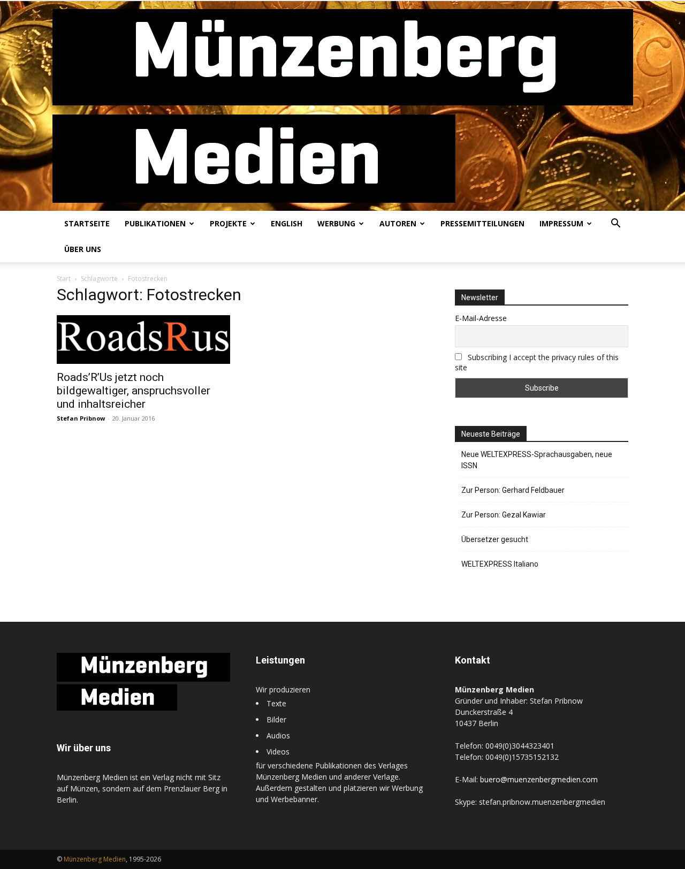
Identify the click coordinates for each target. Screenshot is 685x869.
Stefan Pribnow (81, 418)
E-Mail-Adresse (481, 318)
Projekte (228, 223)
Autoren (397, 223)
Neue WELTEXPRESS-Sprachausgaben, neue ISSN (536, 460)
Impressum (561, 223)
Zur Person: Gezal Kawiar (503, 514)
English (286, 223)
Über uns (82, 249)
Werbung (336, 223)
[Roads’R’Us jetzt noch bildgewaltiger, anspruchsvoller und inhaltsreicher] (143, 339)
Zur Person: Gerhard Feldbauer (513, 490)
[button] (615, 224)
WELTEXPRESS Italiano (499, 564)
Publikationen (155, 223)
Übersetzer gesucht (494, 539)
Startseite (87, 223)
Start (64, 278)
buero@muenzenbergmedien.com (539, 779)
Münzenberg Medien (95, 859)
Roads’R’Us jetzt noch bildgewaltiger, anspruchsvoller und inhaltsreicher (133, 390)
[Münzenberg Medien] (342, 106)
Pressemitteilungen (482, 223)
